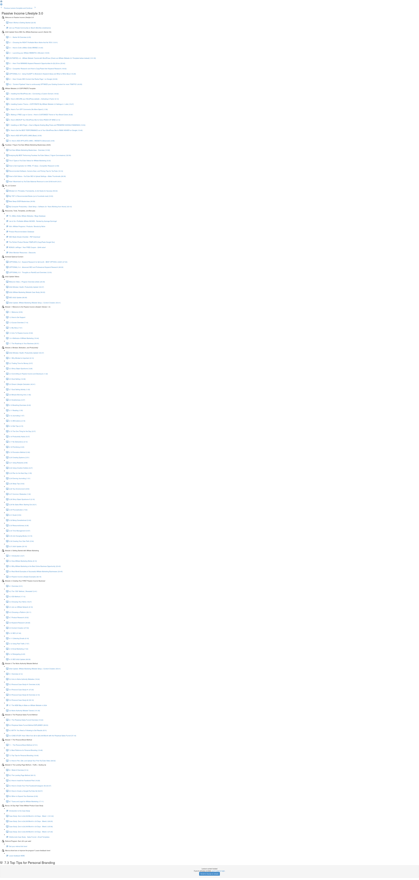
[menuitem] (1, 5)
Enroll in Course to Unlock (209, 874)
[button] (1, 2)
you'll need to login (218, 871)
